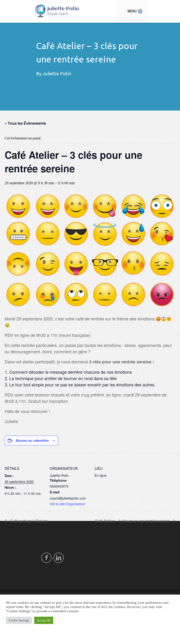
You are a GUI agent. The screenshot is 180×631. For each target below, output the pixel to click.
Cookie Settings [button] (19, 620)
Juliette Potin (57, 73)
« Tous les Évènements (25, 123)
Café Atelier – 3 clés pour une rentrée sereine (133, 520)
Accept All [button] (43, 620)
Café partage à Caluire (28, 520)
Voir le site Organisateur (67, 503)
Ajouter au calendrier (32, 440)
